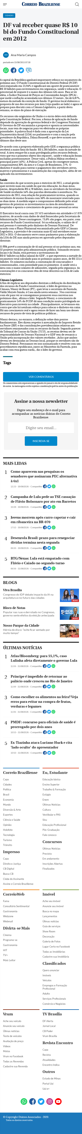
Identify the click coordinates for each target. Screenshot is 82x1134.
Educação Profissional (54, 824)
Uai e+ (46, 1088)
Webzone (8, 916)
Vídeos (6, 1046)
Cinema (7, 935)
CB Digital (8, 868)
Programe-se (10, 939)
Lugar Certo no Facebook (56, 946)
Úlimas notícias (51, 921)
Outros (49, 1072)
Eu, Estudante (55, 772)
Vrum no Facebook (13, 1056)
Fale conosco (49, 834)
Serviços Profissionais (54, 998)
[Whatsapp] (6, 72)
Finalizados (49, 868)
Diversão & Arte (12, 809)
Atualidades (49, 1059)
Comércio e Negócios (54, 1003)
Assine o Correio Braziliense (18, 883)
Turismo (7, 840)
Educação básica (51, 779)
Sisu (45, 819)
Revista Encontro (58, 1043)
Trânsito (7, 844)
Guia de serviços (51, 926)
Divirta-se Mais (16, 928)
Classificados (54, 963)
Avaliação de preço (13, 1041)
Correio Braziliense (20, 772)
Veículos (47, 980)
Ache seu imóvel (51, 901)
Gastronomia (10, 911)
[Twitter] (21, 72)
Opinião (7, 824)
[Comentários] (29, 72)
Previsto (47, 853)
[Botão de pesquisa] (77, 4)
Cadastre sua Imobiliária (56, 956)
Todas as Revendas (13, 1061)
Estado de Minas (52, 1078)
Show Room (49, 931)
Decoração (48, 936)
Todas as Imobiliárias (54, 951)
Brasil (6, 794)
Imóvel (49, 894)
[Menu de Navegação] (5, 4)
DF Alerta (48, 1021)
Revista (47, 1054)
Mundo (7, 804)
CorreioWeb (13, 894)
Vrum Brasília (50, 1036)
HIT (5, 950)
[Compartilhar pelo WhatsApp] (53, 487)
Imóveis (47, 975)
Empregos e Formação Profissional (55, 987)
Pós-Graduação (51, 829)
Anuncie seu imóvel (53, 906)
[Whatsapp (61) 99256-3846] (24, 1102)
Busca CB (8, 873)
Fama (6, 901)
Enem (46, 799)
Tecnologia (9, 834)
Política (7, 789)
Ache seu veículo (12, 1021)
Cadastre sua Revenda (15, 1066)
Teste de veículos (12, 1036)
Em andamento (51, 858)
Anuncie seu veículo (13, 1025)
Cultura (47, 809)
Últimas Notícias (51, 804)
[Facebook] (13, 72)
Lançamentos (50, 916)
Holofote (8, 829)
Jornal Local (49, 1025)
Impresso (11, 852)
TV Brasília (52, 1014)
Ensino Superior (51, 784)
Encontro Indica (51, 1064)
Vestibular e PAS (51, 814)
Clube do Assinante (13, 878)
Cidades (7, 784)
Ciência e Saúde (11, 819)
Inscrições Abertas (53, 863)
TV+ (5, 955)
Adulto (46, 993)
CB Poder (48, 1031)
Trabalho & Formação (54, 789)
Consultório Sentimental (16, 906)
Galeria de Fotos (51, 941)
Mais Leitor (9, 960)
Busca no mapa (51, 911)
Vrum (8, 1014)
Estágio (47, 794)
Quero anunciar (51, 970)
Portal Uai (48, 1083)
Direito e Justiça (12, 863)
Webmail (8, 921)
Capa (6, 779)
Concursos (52, 842)
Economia (8, 799)
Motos (6, 1051)
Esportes (8, 814)
